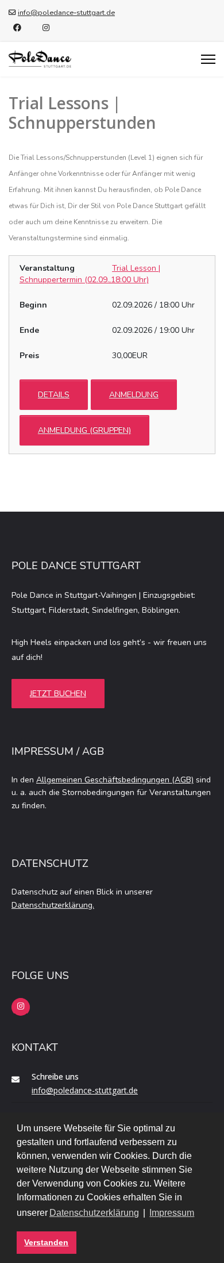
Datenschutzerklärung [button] (94, 1213)
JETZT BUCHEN (58, 693)
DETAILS (53, 394)
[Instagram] (46, 27)
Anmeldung (134, 394)
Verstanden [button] (46, 1242)
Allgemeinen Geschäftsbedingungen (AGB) (115, 779)
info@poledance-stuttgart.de (66, 12)
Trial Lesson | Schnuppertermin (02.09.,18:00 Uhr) (90, 274)
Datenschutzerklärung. (52, 905)
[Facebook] (17, 27)
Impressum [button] (171, 1213)
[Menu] (208, 59)
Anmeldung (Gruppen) (84, 430)
